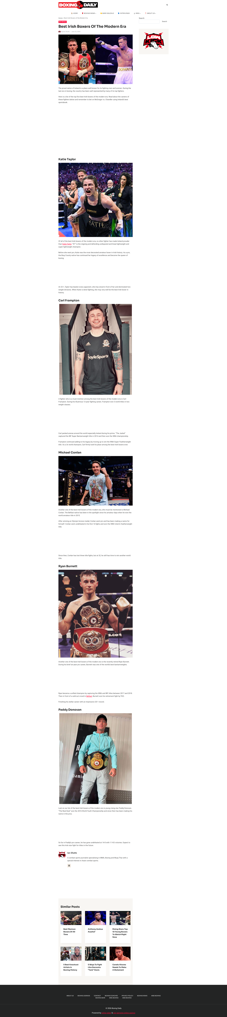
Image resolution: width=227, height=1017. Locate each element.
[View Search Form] (167, 4)
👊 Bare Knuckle (107, 13)
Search (141, 18)
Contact (97, 996)
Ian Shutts (66, 32)
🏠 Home (74, 13)
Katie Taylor (66, 244)
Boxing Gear (100, 998)
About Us (70, 996)
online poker (106, 1013)
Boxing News (142, 996)
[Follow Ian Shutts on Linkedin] (69, 865)
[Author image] (59, 32)
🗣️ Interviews (124, 13)
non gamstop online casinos (124, 1013)
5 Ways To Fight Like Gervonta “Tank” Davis (95, 967)
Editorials (62, 22)
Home (60, 18)
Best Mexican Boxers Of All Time (69, 932)
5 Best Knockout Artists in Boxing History (70, 967)
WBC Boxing (113, 998)
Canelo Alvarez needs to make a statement (119, 967)
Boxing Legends (84, 996)
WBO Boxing (156, 996)
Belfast (89, 696)
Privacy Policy (127, 996)
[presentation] (71, 918)
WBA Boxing (127, 998)
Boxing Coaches (111, 996)
